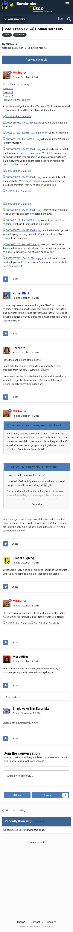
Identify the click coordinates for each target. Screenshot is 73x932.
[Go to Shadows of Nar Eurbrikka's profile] (6, 711)
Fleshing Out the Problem (16, 100)
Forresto (46, 466)
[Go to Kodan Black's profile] (6, 295)
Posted (26, 77)
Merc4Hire (20, 656)
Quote (15, 279)
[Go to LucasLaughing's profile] (6, 560)
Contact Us (37, 922)
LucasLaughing (23, 558)
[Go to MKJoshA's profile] (6, 75)
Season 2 (8, 92)
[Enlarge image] (22, 122)
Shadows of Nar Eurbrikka (31, 708)
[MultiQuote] (5, 279)
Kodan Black (48, 425)
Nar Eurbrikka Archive (35, 47)
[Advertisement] (36, 880)
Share (18, 795)
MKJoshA (11, 44)
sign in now (10, 761)
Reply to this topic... (21, 775)
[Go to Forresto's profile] (6, 350)
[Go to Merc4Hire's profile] (6, 659)
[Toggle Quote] (8, 425)
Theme (21, 922)
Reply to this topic (36, 59)
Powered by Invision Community (36, 926)
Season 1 (8, 88)
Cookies (51, 922)
